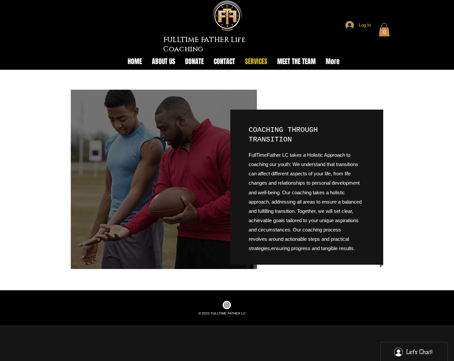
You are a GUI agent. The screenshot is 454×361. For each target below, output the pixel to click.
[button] (384, 30)
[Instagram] (227, 305)
